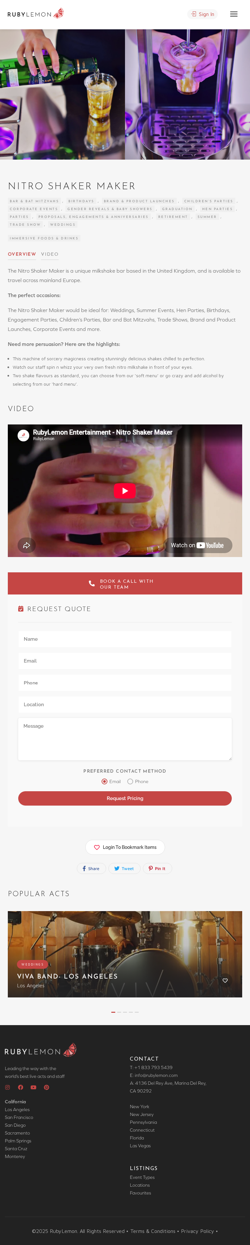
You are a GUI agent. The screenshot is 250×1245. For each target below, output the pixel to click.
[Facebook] (20, 1087)
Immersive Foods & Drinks (44, 238)
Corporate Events (34, 209)
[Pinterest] (46, 1087)
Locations (140, 1185)
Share (93, 868)
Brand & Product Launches (139, 201)
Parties (19, 217)
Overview (22, 254)
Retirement (173, 217)
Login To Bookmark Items (130, 847)
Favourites (140, 1192)
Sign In (205, 14)
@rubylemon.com (160, 1075)
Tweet (127, 868)
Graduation (177, 209)
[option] (187, 94)
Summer (207, 217)
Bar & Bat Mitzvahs (34, 201)
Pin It (159, 868)
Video (50, 254)
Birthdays (81, 201)
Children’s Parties (208, 201)
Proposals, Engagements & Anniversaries (93, 217)
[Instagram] (7, 1087)
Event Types (142, 1177)
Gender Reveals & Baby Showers (110, 209)
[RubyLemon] (36, 12)
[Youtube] (33, 1087)
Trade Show (25, 225)
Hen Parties (217, 209)
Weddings (63, 225)
